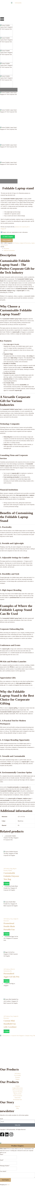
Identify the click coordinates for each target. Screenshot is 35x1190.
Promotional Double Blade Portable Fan (9, 926)
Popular (6, 245)
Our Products (9, 1069)
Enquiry (7, 883)
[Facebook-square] (2, 1134)
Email (1, 1118)
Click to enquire (8, 236)
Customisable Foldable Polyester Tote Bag (11, 876)
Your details (3, 1171)
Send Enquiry (5, 1179)
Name (1, 1154)
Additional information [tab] (9, 250)
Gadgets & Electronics (25, 243)
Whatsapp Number (5, 1165)
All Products (16, 243)
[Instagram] (11, 1134)
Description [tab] (6, 248)
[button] (8, 236)
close (8, 1184)
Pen (11, 971)
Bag (11, 868)
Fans (11, 918)
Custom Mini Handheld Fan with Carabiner (10, 1024)
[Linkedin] (7, 1134)
